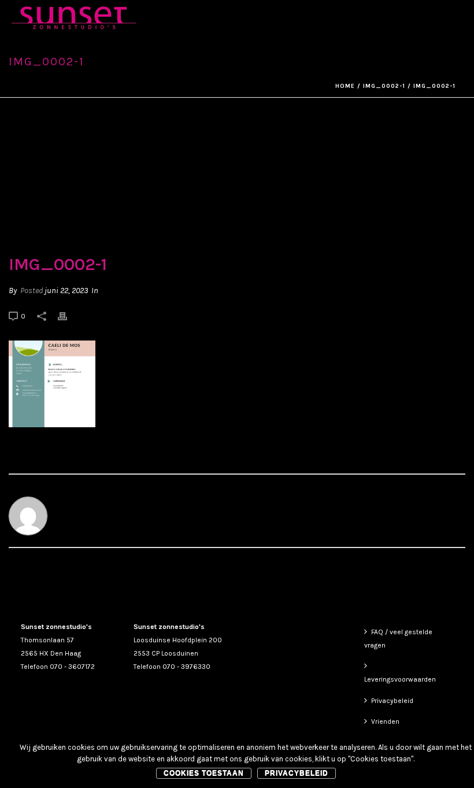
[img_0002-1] (237, 183)
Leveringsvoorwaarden (400, 679)
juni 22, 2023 (66, 290)
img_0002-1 (384, 86)
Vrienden (385, 721)
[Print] (68, 316)
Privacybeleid (392, 701)
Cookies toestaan (204, 773)
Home (345, 86)
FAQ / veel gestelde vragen (398, 638)
